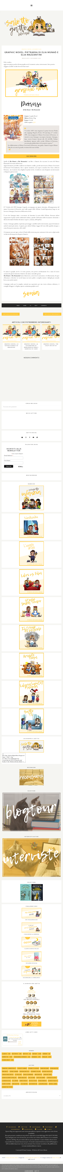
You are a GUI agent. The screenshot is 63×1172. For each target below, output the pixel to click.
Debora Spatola (24, 1071)
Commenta (44, 305)
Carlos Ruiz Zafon (7, 1074)
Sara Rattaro (48, 1074)
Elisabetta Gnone (33, 1068)
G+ (30, 305)
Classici (4, 1053)
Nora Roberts (42, 1080)
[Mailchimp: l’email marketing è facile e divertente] (20, 468)
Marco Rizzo (23, 1080)
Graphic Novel (27, 49)
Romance (34, 1056)
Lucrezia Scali (6, 1080)
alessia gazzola (47, 1071)
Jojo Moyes (24, 1083)
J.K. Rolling (18, 1074)
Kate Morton (33, 1083)
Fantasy (34, 1053)
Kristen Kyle (38, 1074)
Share (24, 305)
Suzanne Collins (36, 1071)
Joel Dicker (31, 1077)
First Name (7, 460)
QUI (34, 122)
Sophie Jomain (14, 1071)
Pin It (36, 305)
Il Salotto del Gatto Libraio (12, 1157)
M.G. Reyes (15, 1080)
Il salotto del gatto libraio (14, 1037)
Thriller (44, 1056)
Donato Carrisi (22, 1068)
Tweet (18, 305)
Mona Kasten (54, 1068)
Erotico (25, 1053)
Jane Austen (15, 1083)
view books (20, 1044)
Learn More (29, 1171)
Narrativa (5, 1056)
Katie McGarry (41, 1077)
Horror (45, 1053)
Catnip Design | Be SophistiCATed (32, 1157)
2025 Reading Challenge (13, 1035)
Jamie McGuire (44, 1068)
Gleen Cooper (6, 1083)
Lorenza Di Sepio (52, 1077)
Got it (37, 1171)
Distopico (15, 1053)
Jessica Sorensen (28, 1074)
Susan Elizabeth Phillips (9, 1077)
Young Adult (6, 1059)
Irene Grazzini (22, 1077)
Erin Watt (5, 1071)
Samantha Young (7, 1086)
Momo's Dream (55, 1157)
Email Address (8, 455)
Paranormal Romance (20, 1056)
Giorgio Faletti (53, 1080)
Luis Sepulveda (43, 1083)
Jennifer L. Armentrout (9, 1068)
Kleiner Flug (37, 49)
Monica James (53, 1083)
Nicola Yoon (33, 1080)
